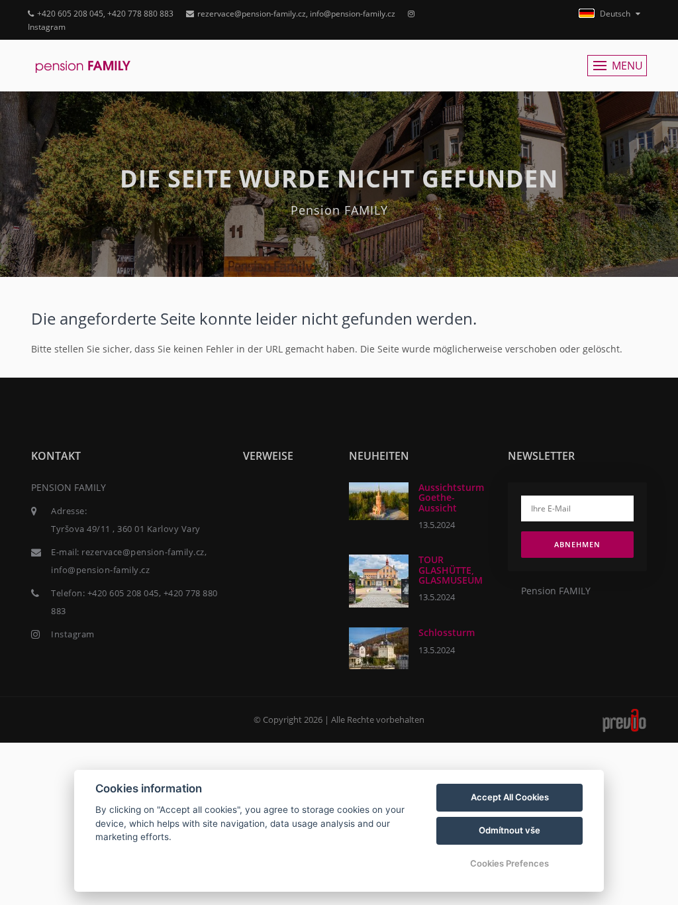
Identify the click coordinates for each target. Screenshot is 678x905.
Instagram (73, 634)
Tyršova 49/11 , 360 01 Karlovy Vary (126, 529)
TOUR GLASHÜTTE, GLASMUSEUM (450, 569)
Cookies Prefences (509, 863)
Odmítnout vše (509, 830)
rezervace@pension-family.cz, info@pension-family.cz (296, 13)
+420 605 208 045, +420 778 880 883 (105, 13)
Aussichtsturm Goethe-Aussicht (451, 497)
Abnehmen (577, 544)
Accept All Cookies (510, 797)
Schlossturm (446, 632)
